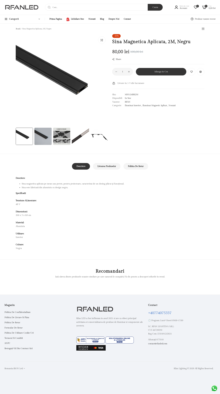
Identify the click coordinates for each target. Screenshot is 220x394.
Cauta (155, 7)
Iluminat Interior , (133, 105)
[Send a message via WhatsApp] (214, 388)
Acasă (18, 29)
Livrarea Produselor (106, 166)
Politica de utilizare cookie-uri (19, 333)
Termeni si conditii (13, 338)
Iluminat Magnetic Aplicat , (155, 105)
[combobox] (104, 7)
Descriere (80, 166)
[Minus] (116, 72)
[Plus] (129, 72)
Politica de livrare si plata (16, 317)
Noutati (172, 105)
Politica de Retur (136, 166)
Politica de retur (12, 323)
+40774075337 (160, 313)
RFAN (127, 102)
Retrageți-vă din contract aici (18, 348)
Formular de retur (13, 328)
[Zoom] (102, 40)
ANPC (7, 343)
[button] (191, 71)
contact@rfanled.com (157, 344)
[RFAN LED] (21, 7)
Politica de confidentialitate (17, 312)
